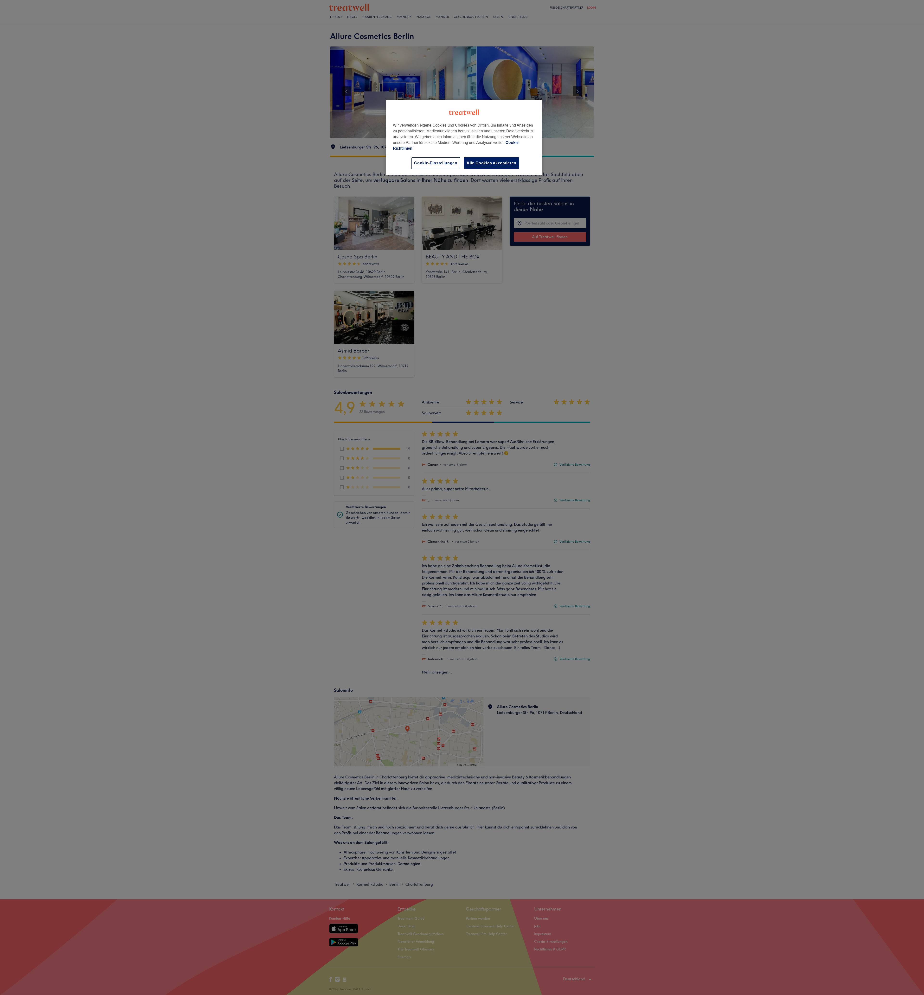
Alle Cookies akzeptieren (491, 163)
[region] (464, 137)
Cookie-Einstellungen (435, 163)
